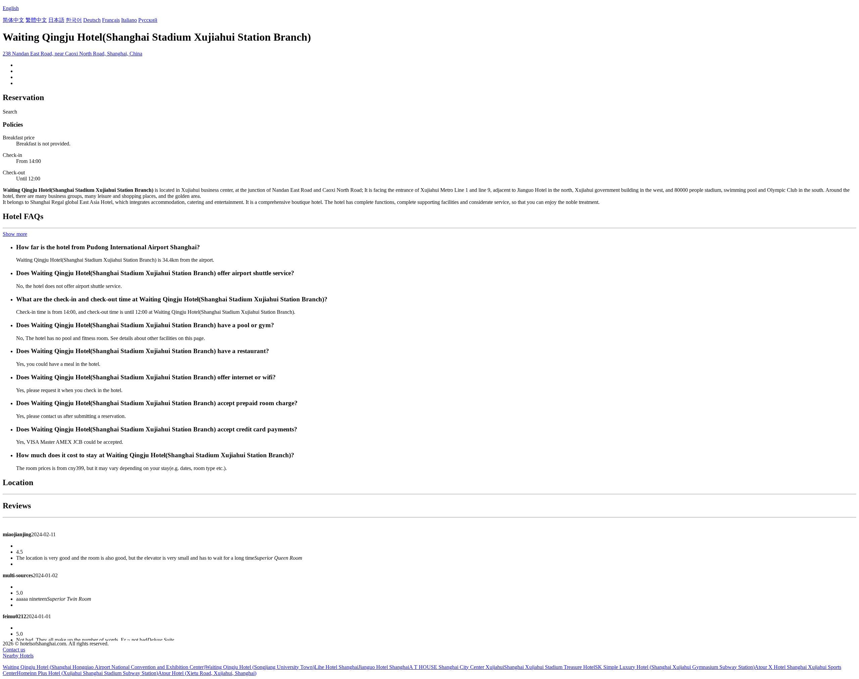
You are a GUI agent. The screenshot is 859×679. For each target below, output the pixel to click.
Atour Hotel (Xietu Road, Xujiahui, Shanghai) (207, 673)
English (11, 8)
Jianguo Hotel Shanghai (383, 667)
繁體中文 (36, 20)
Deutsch (92, 20)
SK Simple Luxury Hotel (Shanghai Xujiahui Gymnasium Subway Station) (675, 667)
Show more (15, 234)
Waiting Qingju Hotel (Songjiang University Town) (259, 667)
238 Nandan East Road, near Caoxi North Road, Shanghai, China (72, 53)
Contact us (14, 649)
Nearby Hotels (18, 656)
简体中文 (13, 20)
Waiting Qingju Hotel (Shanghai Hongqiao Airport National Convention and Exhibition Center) (104, 667)
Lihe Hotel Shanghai (336, 667)
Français (111, 20)
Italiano (129, 20)
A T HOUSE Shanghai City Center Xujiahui (456, 667)
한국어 (74, 20)
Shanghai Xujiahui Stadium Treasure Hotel (549, 667)
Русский (147, 20)
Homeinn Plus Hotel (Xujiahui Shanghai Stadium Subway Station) (87, 673)
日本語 (56, 20)
